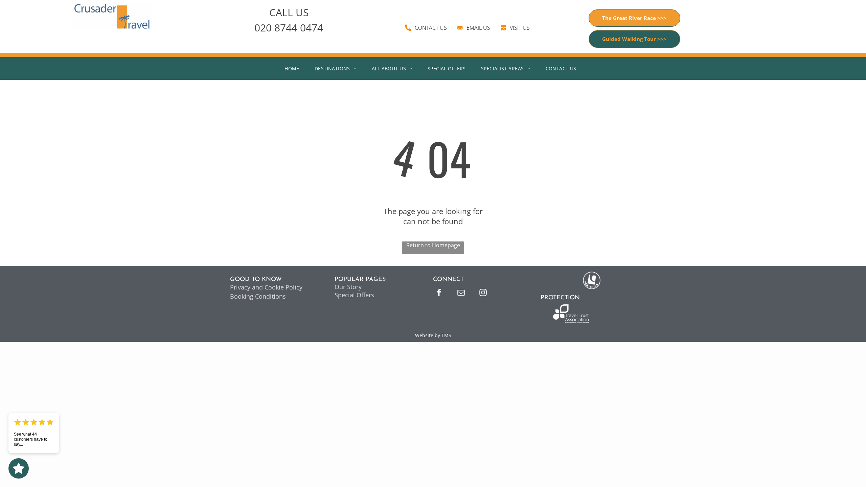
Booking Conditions (258, 296)
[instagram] (483, 293)
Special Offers (354, 295)
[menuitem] (294, 68)
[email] (461, 293)
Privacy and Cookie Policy (266, 287)
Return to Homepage (433, 245)
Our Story (348, 287)
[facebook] (439, 293)
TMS (446, 335)
